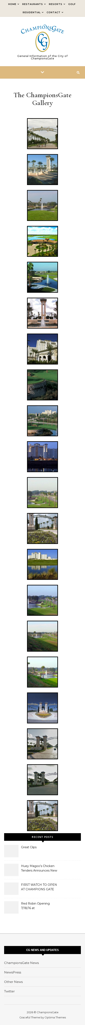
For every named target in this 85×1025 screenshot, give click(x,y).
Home (12, 4)
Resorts (55, 4)
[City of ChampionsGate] (42, 38)
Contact (53, 12)
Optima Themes (55, 1017)
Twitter (9, 991)
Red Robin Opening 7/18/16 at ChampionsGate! (35, 906)
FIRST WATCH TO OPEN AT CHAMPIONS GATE (39, 887)
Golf (72, 4)
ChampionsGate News (21, 963)
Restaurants (32, 4)
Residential (32, 12)
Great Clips (29, 847)
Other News (13, 982)
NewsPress (12, 972)
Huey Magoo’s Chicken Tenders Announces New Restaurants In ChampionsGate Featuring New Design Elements (40, 868)
